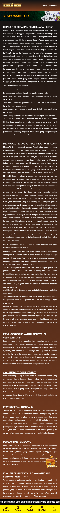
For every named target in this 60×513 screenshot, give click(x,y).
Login (44, 5)
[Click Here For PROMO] (51, 461)
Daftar (53, 5)
